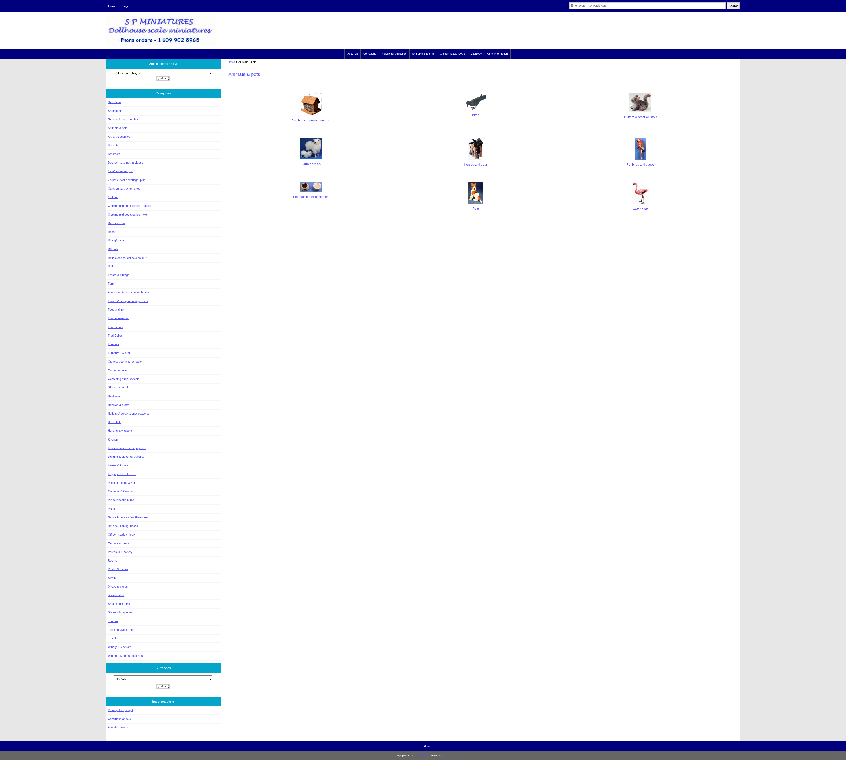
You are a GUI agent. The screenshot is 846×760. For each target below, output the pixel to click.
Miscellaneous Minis (121, 500)
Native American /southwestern (128, 517)
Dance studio (116, 223)
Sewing (112, 577)
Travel (112, 638)
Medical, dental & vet (121, 482)
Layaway (476, 53)
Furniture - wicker (119, 353)
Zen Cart (446, 755)
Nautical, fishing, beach (123, 526)
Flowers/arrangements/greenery (128, 301)
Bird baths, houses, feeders (311, 120)
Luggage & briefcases (122, 474)
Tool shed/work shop (121, 629)
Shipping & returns (423, 53)
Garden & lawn (117, 370)
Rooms (112, 560)
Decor (111, 231)
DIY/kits (113, 249)
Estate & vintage (118, 275)
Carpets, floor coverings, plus (126, 180)
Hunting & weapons (120, 430)
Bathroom (114, 154)
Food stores (115, 327)
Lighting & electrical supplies (126, 456)
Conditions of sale (119, 719)
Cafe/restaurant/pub (120, 171)
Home (112, 6)
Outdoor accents (118, 543)
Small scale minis (119, 603)
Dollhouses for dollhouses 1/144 (128, 258)
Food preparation (118, 318)
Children (113, 197)
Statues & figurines (120, 612)
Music (112, 508)
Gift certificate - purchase (124, 119)
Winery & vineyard (119, 647)
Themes (113, 621)
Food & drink (116, 309)
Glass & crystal (118, 387)
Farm (111, 283)
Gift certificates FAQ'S (452, 53)
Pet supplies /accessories (310, 196)
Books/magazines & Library (125, 162)
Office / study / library (122, 534)
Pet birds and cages (640, 164)
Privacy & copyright (120, 710)
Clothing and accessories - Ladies (129, 205)
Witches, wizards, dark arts (125, 655)
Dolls (111, 266)
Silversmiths (116, 595)
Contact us (369, 53)
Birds (475, 115)
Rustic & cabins (118, 569)
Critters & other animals (640, 117)
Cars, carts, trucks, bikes (124, 188)
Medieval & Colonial (120, 491)
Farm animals (311, 164)
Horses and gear (475, 164)
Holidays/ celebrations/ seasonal (128, 413)
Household (114, 422)
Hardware (114, 396)
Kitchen (113, 439)
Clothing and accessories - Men (128, 214)
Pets (476, 208)
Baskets (113, 145)
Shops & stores (118, 586)
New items (114, 102)
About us (352, 53)
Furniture (113, 344)
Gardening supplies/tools (123, 379)
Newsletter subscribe (394, 53)
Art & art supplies (119, 136)
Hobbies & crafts (118, 405)
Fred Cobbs (115, 335)
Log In (126, 6)
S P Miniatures (421, 755)
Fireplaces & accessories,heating (129, 292)
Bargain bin (115, 110)
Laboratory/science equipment (127, 448)
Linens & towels (118, 465)
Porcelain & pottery (120, 552)
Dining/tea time (117, 240)
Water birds (640, 209)
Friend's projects (118, 727)
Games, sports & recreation (125, 361)
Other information (497, 53)
